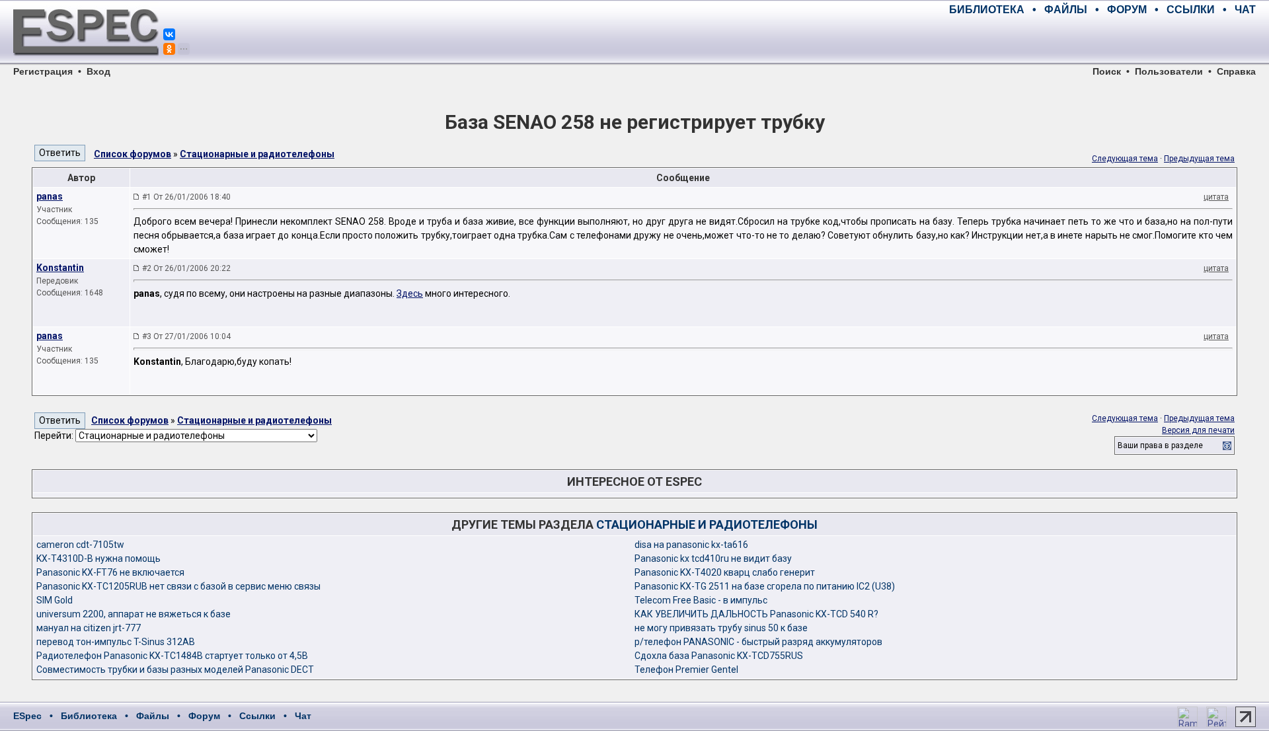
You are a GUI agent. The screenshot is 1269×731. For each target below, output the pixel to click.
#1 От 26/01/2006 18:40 (186, 197)
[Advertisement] (1101, 39)
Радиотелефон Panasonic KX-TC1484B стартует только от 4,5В (172, 655)
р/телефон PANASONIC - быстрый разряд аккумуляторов (758, 641)
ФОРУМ (1127, 9)
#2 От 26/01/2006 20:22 (186, 268)
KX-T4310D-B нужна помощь (98, 558)
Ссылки (257, 716)
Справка (1236, 71)
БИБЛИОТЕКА (986, 9)
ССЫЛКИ (1191, 9)
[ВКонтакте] (169, 34)
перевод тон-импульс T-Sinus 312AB (115, 641)
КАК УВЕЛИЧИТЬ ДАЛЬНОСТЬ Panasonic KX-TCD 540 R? (756, 614)
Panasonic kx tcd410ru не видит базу (713, 558)
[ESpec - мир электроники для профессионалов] (86, 63)
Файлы (152, 716)
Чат (303, 716)
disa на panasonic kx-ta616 (691, 544)
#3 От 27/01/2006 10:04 (186, 336)
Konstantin (60, 267)
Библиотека (89, 716)
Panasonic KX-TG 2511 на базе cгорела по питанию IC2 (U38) (764, 586)
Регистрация (43, 71)
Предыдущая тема (1199, 158)
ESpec (27, 716)
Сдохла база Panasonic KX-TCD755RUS (718, 655)
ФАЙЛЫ (1065, 9)
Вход (98, 71)
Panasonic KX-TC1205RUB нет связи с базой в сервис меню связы (178, 586)
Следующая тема (1125, 158)
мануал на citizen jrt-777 (88, 628)
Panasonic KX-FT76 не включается (110, 572)
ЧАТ (1245, 9)
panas (49, 196)
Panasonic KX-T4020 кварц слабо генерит (724, 572)
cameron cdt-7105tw (80, 544)
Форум (204, 716)
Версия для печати (1198, 430)
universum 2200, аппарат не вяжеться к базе (133, 614)
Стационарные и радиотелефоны (257, 154)
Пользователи (1169, 71)
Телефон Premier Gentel (686, 669)
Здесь (410, 293)
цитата (1216, 197)
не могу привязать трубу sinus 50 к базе (721, 628)
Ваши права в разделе (1160, 445)
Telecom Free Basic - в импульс (700, 600)
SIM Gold (54, 600)
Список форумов (132, 154)
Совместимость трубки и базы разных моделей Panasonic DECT (175, 669)
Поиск (1107, 71)
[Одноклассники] (169, 49)
